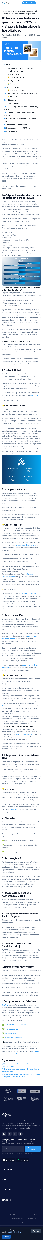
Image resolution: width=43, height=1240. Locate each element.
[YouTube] (20, 1134)
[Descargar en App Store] (8, 1160)
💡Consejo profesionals (17, 77)
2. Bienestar (11, 100)
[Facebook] (10, 1134)
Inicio (4, 11)
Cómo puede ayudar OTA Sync (18, 128)
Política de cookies (14, 1232)
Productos (7, 1169)
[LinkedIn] (4, 1134)
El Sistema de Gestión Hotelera (15, 1025)
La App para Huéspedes (13, 1037)
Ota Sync (5, 1005)
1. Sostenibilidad (13, 74)
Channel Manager (10, 1033)
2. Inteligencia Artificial (15, 81)
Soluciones (7, 1179)
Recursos (6, 1190)
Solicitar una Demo (29, 3)
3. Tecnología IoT (13, 103)
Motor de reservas (11, 1029)
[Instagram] (15, 1134)
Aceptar (6, 1237)
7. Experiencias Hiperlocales (17, 124)
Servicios (6, 1200)
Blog (8, 11)
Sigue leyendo (11, 131)
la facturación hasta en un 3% (26, 545)
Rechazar (36, 1231)
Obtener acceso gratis (33, 1148)
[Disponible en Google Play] (22, 1160)
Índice (9, 64)
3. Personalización (14, 87)
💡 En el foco (12, 96)
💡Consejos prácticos (16, 84)
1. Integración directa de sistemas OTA (21, 93)
